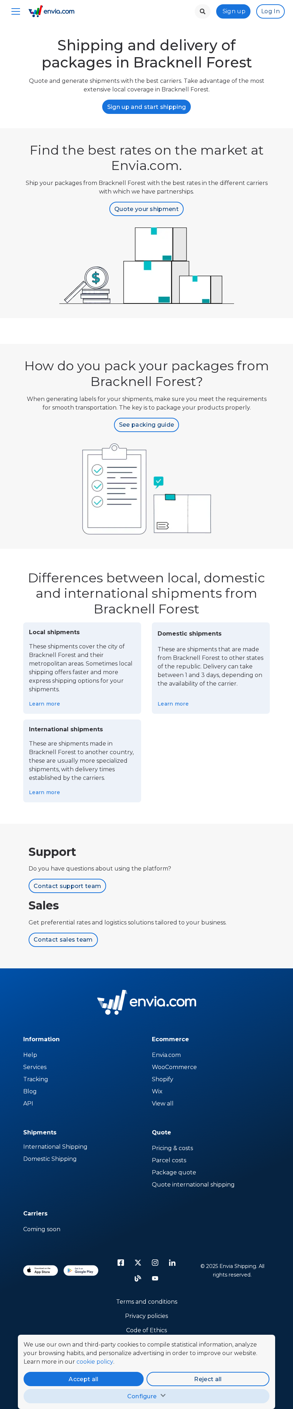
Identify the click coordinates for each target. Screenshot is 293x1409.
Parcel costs (169, 1160)
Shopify (162, 1079)
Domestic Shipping (50, 1158)
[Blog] (138, 1278)
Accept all (83, 1379)
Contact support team (67, 886)
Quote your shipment (146, 209)
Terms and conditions (146, 1301)
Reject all (208, 1379)
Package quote (174, 1172)
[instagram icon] (155, 1263)
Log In (270, 11)
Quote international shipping (193, 1184)
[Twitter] (138, 1263)
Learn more (44, 704)
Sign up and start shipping (146, 107)
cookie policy (94, 1361)
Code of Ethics (146, 1330)
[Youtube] (155, 1278)
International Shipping (55, 1146)
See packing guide (146, 424)
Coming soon (41, 1229)
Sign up (234, 11)
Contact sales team (63, 939)
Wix (157, 1091)
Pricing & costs (172, 1148)
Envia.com (166, 1055)
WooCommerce (174, 1067)
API (28, 1103)
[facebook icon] (121, 1263)
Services (34, 1067)
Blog (30, 1091)
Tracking (35, 1079)
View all (163, 1103)
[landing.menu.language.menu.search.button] (202, 11)
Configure (142, 1396)
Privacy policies (146, 1316)
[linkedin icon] (172, 1263)
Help (30, 1055)
